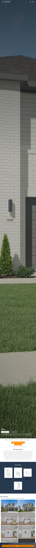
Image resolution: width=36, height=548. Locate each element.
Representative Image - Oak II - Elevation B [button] (12, 434)
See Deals (18, 545)
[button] (35, 544)
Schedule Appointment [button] (17, 442)
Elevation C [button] (27, 434)
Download (18, 444)
